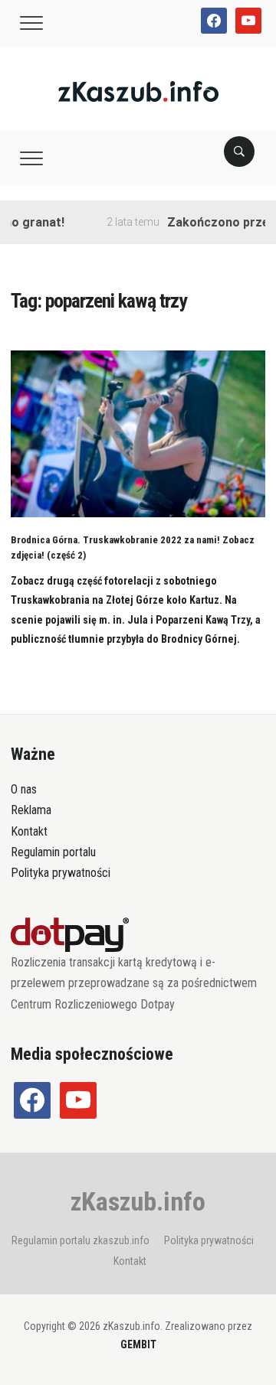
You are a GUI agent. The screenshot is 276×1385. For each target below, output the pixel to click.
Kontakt (29, 831)
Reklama (31, 810)
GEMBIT (138, 1344)
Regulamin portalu (53, 852)
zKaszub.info (138, 1201)
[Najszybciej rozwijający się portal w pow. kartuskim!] (138, 90)
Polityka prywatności (60, 872)
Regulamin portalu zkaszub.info (81, 1240)
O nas (24, 789)
